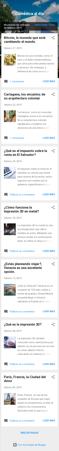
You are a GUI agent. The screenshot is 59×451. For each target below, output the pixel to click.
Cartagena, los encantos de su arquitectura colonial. (24, 96)
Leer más (49, 81)
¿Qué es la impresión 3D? (23, 324)
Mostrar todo (45, 24)
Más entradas (29, 432)
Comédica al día (29, 13)
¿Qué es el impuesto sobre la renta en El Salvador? (25, 153)
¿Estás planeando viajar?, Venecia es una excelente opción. (23, 268)
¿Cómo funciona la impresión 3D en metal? (21, 209)
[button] (53, 38)
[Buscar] (54, 7)
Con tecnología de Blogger (31, 444)
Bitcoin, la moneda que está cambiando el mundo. (24, 40)
